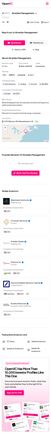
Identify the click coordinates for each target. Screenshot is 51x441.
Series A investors (15, 348)
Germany (10, 294)
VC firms (11, 341)
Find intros (38, 43)
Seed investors (39, 341)
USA (17, 93)
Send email (16, 43)
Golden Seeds (17, 241)
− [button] (5, 131)
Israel (7, 93)
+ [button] (5, 127)
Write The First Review (26, 173)
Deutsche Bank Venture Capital (25, 283)
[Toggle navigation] (47, 4)
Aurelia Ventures (18, 303)
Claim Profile (34, 22)
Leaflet (47, 141)
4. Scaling (22, 84)
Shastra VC (16, 262)
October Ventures (19, 221)
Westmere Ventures (20, 200)
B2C (4, 75)
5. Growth (33, 84)
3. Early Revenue (9, 84)
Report (46, 22)
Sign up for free (14, 392)
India (9, 273)
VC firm (5, 66)
